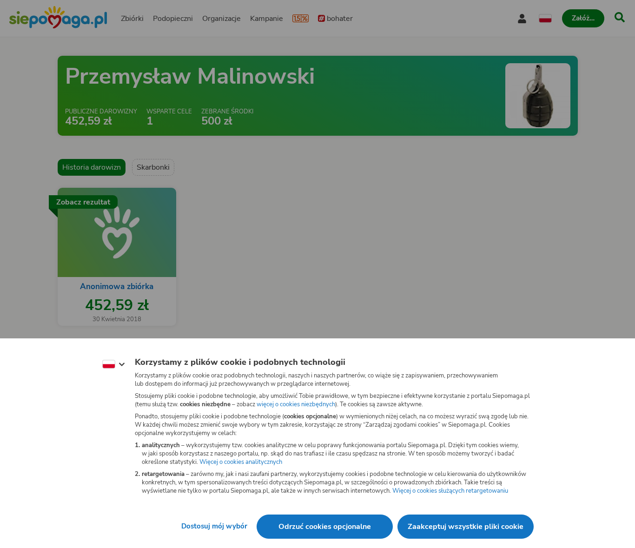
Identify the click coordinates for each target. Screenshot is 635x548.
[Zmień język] (113, 364)
